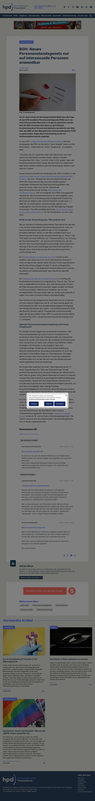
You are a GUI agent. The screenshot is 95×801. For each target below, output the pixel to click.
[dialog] (47, 400)
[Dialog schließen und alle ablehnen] (66, 395)
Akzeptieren (60, 404)
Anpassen (34, 404)
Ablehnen (49, 404)
